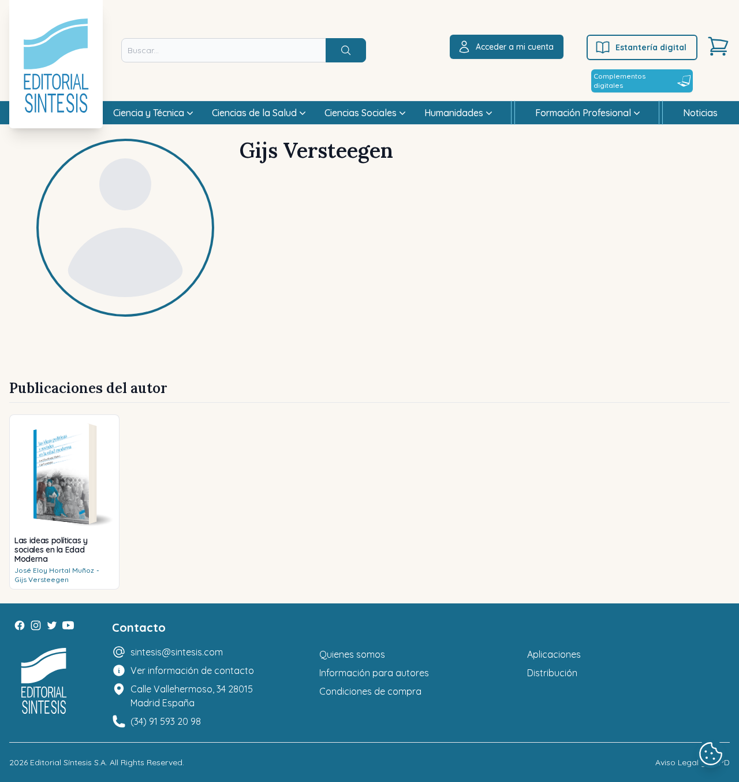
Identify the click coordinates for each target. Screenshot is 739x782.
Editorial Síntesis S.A (68, 762)
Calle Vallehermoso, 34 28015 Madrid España (191, 696)
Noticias (700, 112)
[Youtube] (68, 625)
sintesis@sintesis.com (176, 652)
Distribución (552, 673)
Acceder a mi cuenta (515, 47)
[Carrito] (718, 46)
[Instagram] (36, 625)
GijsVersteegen (41, 579)
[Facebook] (19, 625)
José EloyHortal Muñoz (54, 570)
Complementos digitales (619, 81)
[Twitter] (52, 625)
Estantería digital (650, 47)
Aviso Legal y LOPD (692, 762)
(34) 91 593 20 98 (165, 721)
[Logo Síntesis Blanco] (44, 681)
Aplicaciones (554, 654)
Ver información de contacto (192, 670)
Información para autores (374, 673)
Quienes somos (352, 654)
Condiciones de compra (370, 691)
